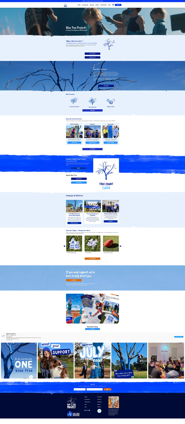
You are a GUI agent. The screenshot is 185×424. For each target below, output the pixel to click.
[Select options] (81, 237)
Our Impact (99, 396)
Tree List (99, 399)
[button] (74, 142)
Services (92, 5)
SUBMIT (107, 389)
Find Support (103, 5)
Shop (109, 5)
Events (97, 5)
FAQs (86, 404)
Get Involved (85, 5)
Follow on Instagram (178, 336)
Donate (118, 4)
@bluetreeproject (11, 333)
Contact (99, 406)
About (79, 5)
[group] (19, 361)
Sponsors (99, 401)
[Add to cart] (118, 237)
